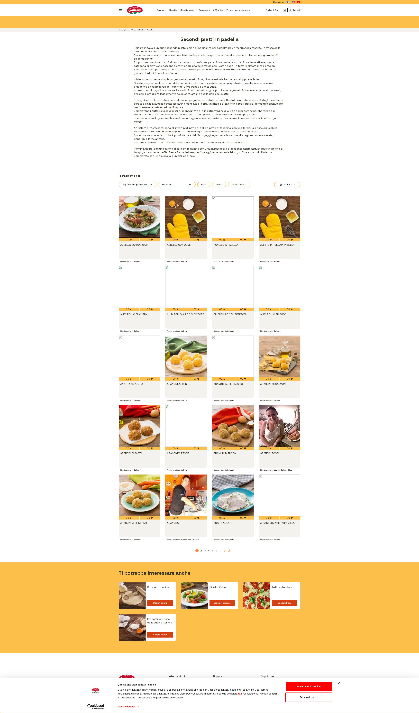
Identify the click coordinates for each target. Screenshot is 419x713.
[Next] (224, 550)
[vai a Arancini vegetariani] (139, 495)
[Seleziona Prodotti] (177, 184)
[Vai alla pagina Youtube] (298, 2)
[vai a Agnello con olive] (186, 217)
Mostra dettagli (126, 706)
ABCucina (218, 10)
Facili (203, 184)
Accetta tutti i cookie (308, 686)
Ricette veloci (188, 10)
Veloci (219, 184)
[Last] (228, 550)
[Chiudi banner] (339, 683)
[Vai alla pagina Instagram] (293, 2)
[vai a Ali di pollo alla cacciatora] (186, 287)
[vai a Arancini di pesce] (186, 426)
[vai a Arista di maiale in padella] (279, 495)
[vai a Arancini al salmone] (279, 356)
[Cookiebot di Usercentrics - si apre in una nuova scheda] (96, 706)
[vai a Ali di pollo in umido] (279, 287)
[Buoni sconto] (285, 10)
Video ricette (239, 184)
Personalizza (307, 697)
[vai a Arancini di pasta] (139, 426)
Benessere (204, 10)
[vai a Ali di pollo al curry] (139, 287)
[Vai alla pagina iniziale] (135, 10)
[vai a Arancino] (186, 495)
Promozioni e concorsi (238, 10)
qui (240, 693)
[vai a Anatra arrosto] (139, 356)
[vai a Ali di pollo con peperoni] (233, 287)
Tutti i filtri (289, 184)
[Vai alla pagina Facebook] (288, 2)
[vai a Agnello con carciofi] (139, 217)
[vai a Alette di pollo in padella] (279, 217)
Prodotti (161, 10)
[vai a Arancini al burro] (186, 356)
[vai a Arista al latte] (233, 495)
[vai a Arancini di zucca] (233, 426)
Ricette (173, 10)
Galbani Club (272, 10)
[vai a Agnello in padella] (233, 217)
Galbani (121, 30)
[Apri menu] (120, 10)
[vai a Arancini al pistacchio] (233, 356)
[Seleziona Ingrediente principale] (137, 184)
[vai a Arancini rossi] (279, 426)
